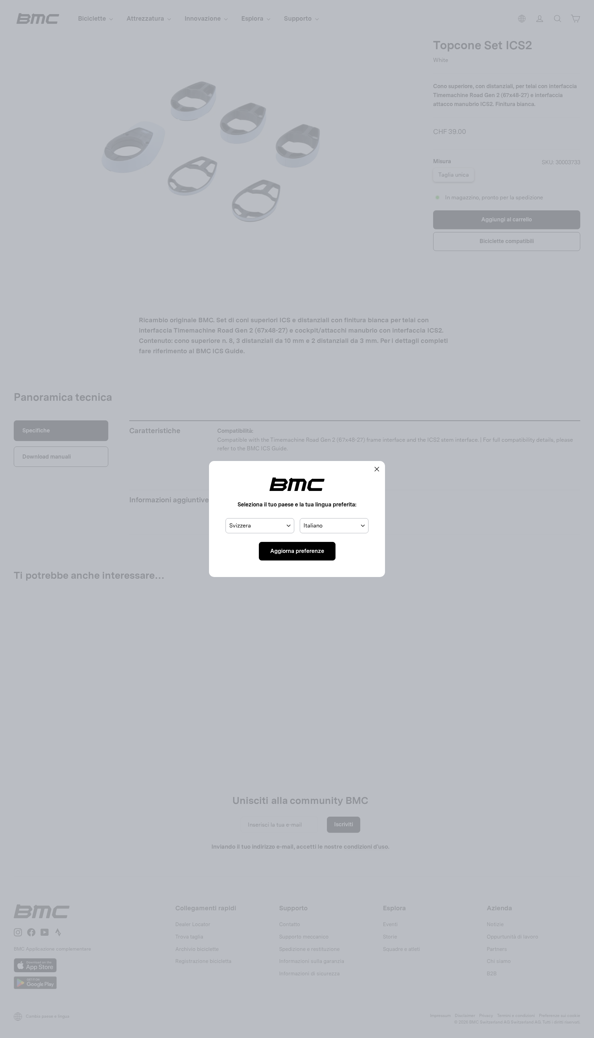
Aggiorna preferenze (297, 551)
